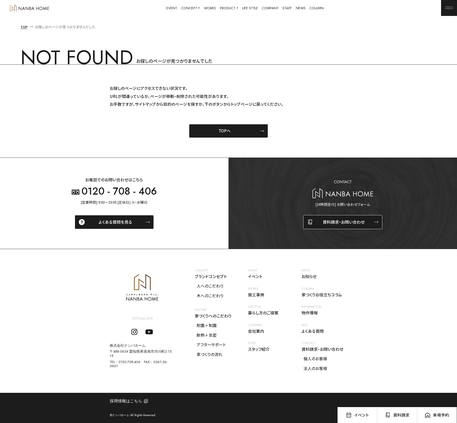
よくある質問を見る (115, 222)
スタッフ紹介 (259, 349)
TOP (24, 27)
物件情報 (310, 313)
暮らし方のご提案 (263, 313)
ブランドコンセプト (211, 276)
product (227, 8)
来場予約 (441, 415)
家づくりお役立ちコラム (322, 295)
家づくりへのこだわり (213, 316)
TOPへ (225, 131)
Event (171, 8)
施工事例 (256, 295)
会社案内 (256, 331)
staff (287, 8)
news (301, 8)
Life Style (250, 8)
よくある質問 (313, 331)
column (316, 8)
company (270, 8)
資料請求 (401, 415)
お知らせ (309, 276)
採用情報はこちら (126, 401)
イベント (255, 276)
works (210, 8)
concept (189, 8)
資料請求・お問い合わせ (344, 222)
